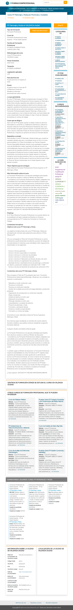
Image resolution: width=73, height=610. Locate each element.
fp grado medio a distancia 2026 (59, 200)
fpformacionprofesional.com (30, 607)
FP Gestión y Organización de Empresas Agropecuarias (60, 133)
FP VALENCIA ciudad (28, 18)
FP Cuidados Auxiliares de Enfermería (59, 111)
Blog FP (60, 25)
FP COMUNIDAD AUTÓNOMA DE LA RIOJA (60, 90)
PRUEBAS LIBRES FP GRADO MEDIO (60, 57)
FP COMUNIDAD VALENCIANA (59, 98)
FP (20, 10)
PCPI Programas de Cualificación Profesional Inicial (60, 66)
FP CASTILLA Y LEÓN (59, 83)
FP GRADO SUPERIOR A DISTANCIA (58, 44)
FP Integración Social (60, 142)
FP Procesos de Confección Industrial (60, 150)
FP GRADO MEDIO (60, 40)
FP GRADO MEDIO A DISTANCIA (60, 48)
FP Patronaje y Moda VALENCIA (31, 10)
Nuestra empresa (51, 603)
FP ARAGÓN (58, 80)
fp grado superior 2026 (60, 195)
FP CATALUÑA (59, 86)
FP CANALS (11, 18)
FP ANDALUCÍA (59, 78)
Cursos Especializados (60, 61)
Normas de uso (21, 603)
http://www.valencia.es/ (25, 572)
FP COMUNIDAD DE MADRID (60, 94)
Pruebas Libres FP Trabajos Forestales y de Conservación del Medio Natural (51, 400)
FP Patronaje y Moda (15, 490)
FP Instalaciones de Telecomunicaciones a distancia (19, 427)
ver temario (12, 419)
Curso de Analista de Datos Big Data (50, 426)
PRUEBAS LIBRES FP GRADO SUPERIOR (60, 53)
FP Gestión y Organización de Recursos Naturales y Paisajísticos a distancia (60, 121)
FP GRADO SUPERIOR (58, 37)
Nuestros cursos (35, 603)
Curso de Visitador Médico (17, 399)
